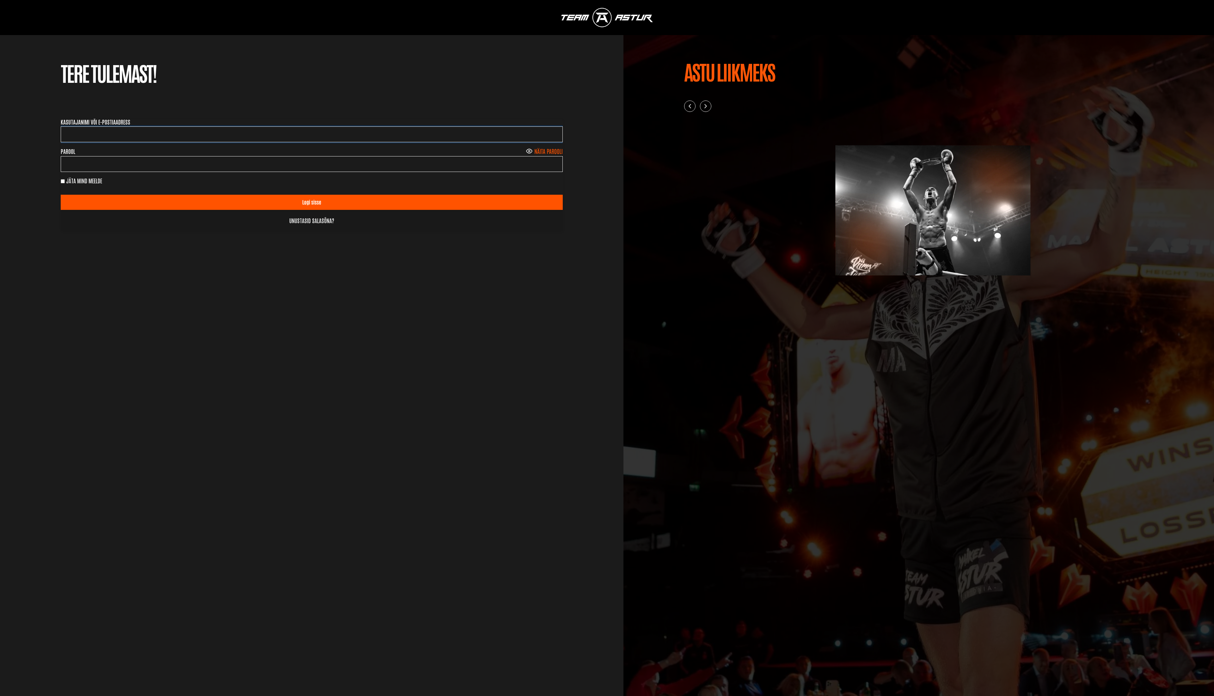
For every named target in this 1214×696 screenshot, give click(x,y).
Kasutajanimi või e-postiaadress (95, 122)
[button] (690, 106)
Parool (68, 151)
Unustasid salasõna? (311, 220)
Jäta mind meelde (83, 180)
